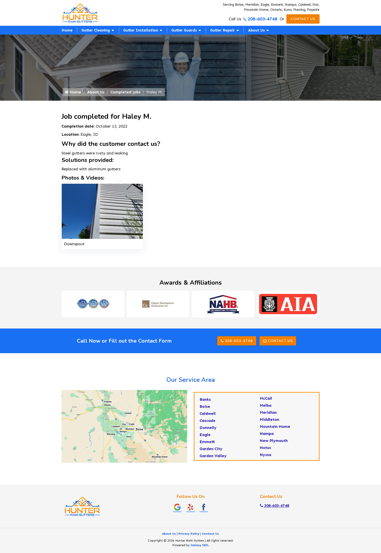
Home (67, 30)
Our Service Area (190, 380)
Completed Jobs (125, 92)
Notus (265, 447)
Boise (205, 406)
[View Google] (177, 507)
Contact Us (303, 19)
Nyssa (265, 454)
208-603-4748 (262, 19)
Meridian (268, 412)
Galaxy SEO (199, 545)
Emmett (207, 441)
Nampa (267, 433)
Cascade (207, 420)
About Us (256, 30)
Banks (205, 399)
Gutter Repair (222, 30)
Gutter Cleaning (95, 30)
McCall (266, 398)
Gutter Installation (140, 30)
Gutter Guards (184, 30)
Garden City (211, 448)
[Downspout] (102, 210)
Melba (265, 405)
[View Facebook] (203, 507)
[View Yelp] (190, 507)
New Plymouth (274, 440)
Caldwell (208, 413)
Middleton (269, 419)
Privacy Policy (189, 534)
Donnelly (208, 427)
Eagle (205, 434)
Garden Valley (213, 455)
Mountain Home (275, 426)
